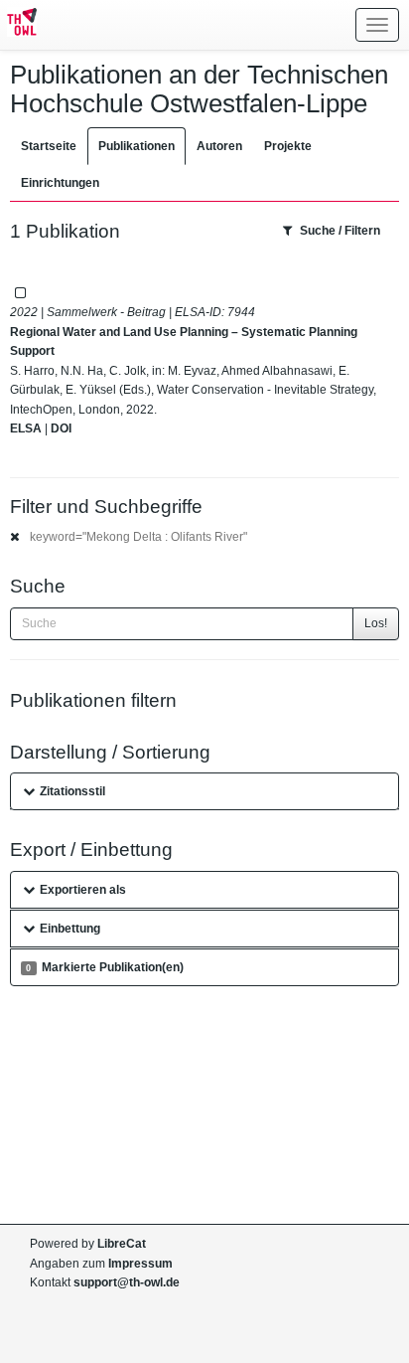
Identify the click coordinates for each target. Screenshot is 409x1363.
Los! (375, 623)
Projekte (288, 146)
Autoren (219, 146)
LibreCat (121, 1244)
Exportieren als (83, 890)
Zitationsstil (72, 791)
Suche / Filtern (340, 231)
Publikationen (136, 146)
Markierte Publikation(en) (104, 967)
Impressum (140, 1264)
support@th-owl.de (126, 1282)
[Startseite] (18, 25)
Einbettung (70, 929)
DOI (61, 428)
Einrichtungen (60, 183)
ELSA (26, 428)
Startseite (48, 146)
